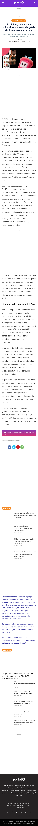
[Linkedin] (26, 812)
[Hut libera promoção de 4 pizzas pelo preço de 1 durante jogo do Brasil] (7, 723)
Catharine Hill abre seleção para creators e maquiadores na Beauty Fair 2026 (25, 554)
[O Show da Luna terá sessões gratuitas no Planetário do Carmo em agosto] (7, 543)
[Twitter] (14, 447)
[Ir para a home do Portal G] (19, 779)
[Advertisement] (19, 11)
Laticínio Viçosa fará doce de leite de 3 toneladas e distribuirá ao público (25, 515)
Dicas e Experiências (19, 20)
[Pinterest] (18, 447)
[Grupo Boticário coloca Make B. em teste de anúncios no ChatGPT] (19, 662)
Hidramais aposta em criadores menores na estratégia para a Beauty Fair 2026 (24, 683)
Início (19, 17)
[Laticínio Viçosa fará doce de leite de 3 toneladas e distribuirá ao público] (7, 517)
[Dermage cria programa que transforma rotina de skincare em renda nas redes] (7, 713)
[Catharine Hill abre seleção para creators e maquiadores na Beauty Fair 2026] (7, 556)
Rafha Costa (16, 41)
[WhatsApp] (22, 447)
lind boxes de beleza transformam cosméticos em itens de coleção (23, 528)
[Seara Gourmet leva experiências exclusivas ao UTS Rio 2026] (7, 704)
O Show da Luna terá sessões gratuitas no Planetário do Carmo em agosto (24, 541)
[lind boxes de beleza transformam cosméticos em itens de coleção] (7, 530)
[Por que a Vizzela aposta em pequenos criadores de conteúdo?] (7, 694)
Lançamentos (10, 440)
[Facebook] (9, 447)
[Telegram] (17, 812)
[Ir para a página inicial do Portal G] (19, 2)
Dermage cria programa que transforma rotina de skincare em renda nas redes (23, 712)
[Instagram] (7, 812)
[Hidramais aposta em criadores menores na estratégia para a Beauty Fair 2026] (7, 684)
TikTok (17, 440)
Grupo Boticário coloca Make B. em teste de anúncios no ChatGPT (17, 675)
